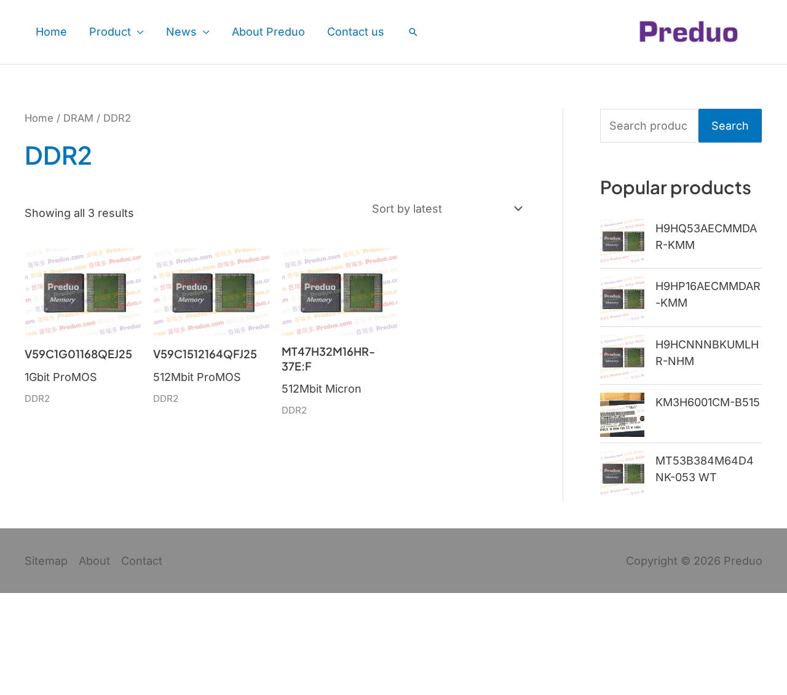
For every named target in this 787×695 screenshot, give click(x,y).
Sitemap (46, 560)
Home (51, 31)
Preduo (743, 560)
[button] (413, 31)
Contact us (355, 31)
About (94, 560)
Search (730, 125)
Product (110, 31)
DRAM (78, 118)
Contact (141, 560)
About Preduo (268, 31)
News (181, 31)
